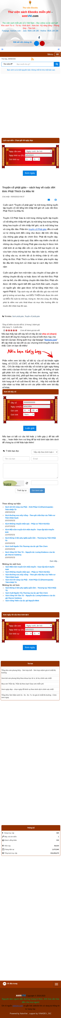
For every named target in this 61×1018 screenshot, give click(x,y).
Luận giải (29, 428)
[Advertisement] (30, 107)
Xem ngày (30, 173)
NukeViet (24, 1013)
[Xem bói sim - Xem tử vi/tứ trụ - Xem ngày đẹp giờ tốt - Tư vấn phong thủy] (30, 3)
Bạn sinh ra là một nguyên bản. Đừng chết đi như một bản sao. (31, 70)
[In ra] (54, 200)
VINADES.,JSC (44, 1013)
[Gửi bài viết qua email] (48, 200)
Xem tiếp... (54, 561)
